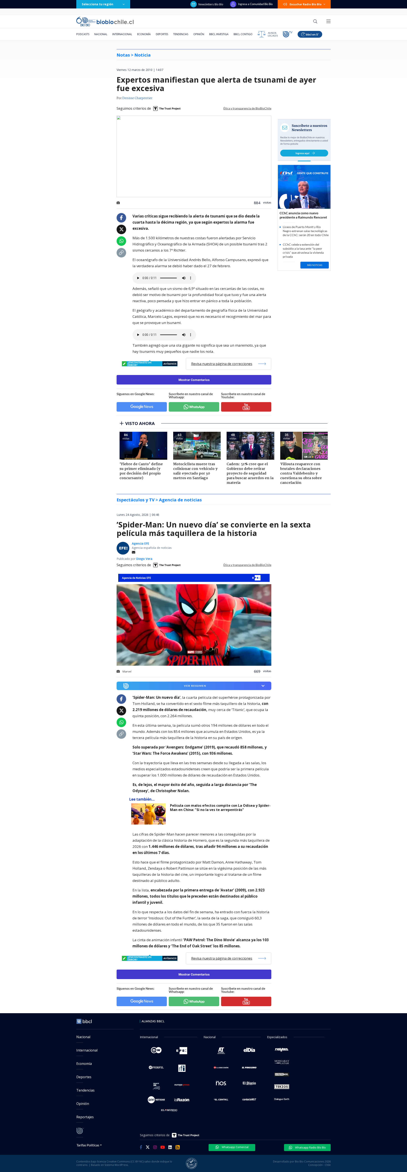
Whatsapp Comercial (234, 1147)
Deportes (162, 34)
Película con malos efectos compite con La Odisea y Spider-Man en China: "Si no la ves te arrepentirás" (220, 807)
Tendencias (180, 34)
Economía (144, 34)
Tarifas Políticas (88, 1145)
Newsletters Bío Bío (210, 4)
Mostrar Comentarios (194, 380)
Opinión (198, 34)
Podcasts (82, 34)
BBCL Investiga (219, 34)
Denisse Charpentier (137, 98)
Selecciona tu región (97, 4)
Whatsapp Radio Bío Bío (310, 1147)
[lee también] (149, 814)
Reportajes (85, 1117)
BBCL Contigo (243, 34)
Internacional (122, 34)
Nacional (100, 34)
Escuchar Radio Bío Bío (306, 4)
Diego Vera (144, 559)
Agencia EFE (140, 543)
